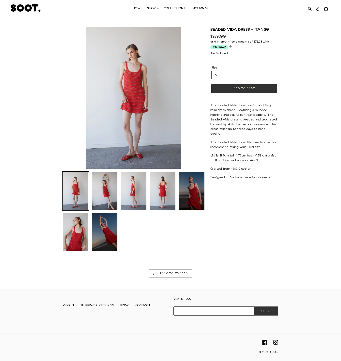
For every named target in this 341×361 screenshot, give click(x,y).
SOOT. (274, 352)
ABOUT (69, 305)
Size (214, 67)
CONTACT (143, 305)
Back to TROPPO (173, 273)
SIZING (124, 305)
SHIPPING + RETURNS (97, 305)
